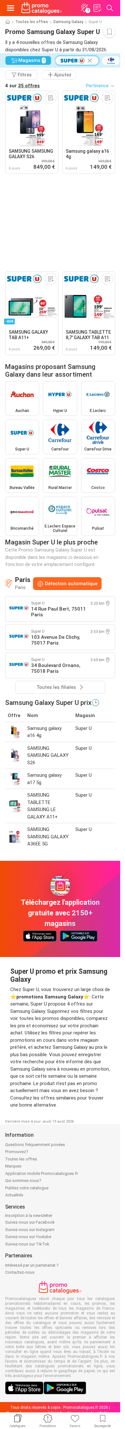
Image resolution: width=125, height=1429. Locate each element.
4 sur (22, 86)
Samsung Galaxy (68, 22)
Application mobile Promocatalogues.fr (41, 1173)
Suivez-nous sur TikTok (27, 1244)
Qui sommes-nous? (23, 1180)
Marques (13, 1166)
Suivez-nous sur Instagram (29, 1229)
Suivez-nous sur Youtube (28, 1236)
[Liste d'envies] (97, 8)
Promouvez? (16, 1151)
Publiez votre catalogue (26, 1187)
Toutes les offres (31, 22)
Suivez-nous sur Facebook (30, 1222)
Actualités (14, 1195)
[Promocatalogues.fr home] (41, 8)
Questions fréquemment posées (35, 1144)
